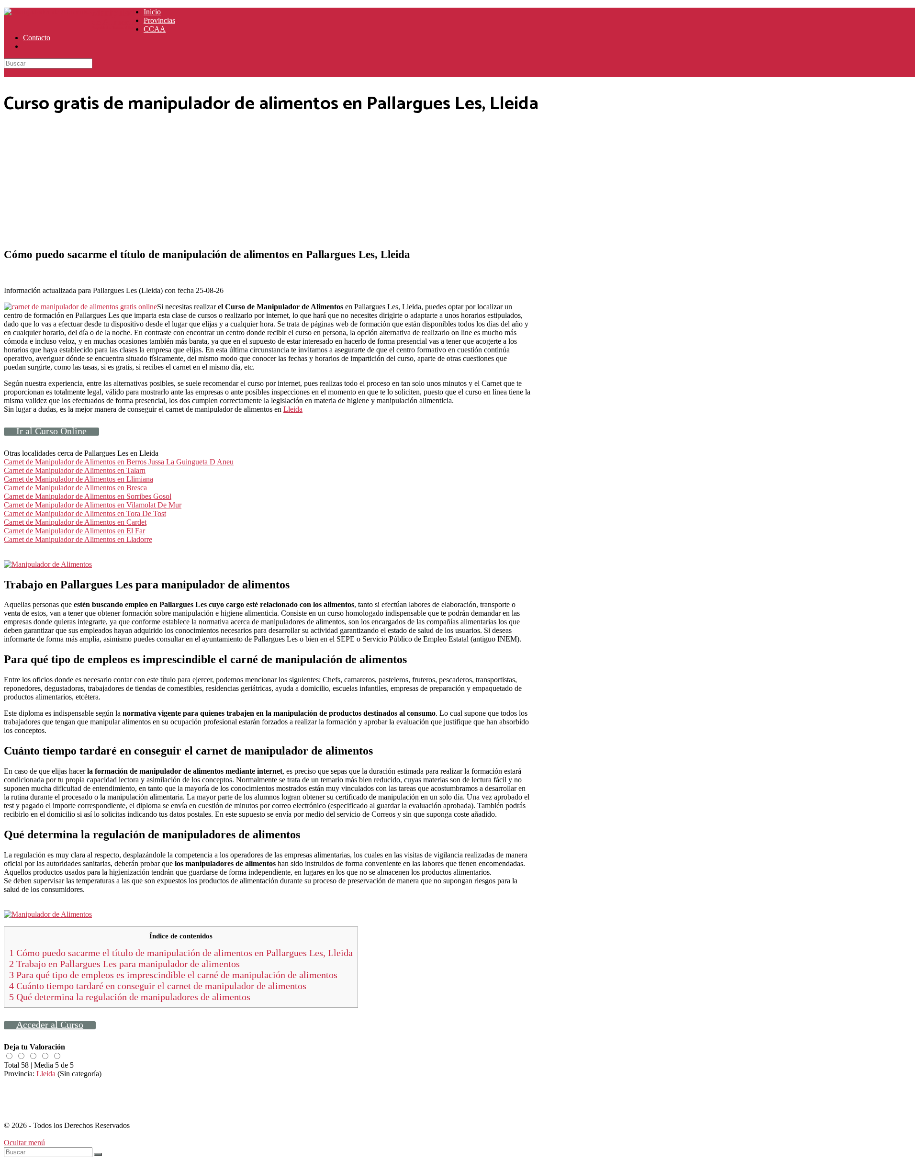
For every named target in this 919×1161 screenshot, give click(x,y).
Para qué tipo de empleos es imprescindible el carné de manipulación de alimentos (173, 974)
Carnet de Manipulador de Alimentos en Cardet (75, 522)
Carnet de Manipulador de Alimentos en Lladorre (78, 539)
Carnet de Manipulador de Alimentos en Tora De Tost (85, 513)
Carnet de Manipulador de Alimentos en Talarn (75, 470)
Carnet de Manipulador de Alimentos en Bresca (75, 488)
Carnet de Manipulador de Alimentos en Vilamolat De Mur (92, 505)
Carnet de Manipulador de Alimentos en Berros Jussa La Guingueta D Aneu (119, 462)
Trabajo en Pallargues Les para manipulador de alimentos (124, 963)
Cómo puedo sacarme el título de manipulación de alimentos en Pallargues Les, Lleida (181, 952)
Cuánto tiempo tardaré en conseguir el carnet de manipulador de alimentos (157, 986)
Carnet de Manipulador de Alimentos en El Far (74, 531)
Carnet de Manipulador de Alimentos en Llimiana (78, 479)
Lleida (293, 409)
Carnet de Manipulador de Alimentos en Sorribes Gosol (87, 496)
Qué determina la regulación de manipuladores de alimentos (129, 997)
